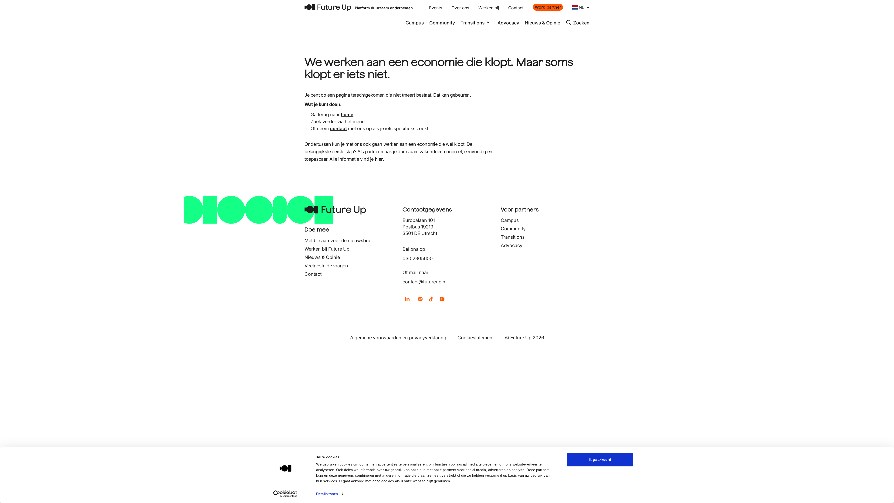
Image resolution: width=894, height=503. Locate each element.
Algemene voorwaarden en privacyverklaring (398, 337)
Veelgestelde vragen (326, 265)
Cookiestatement (475, 337)
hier (379, 159)
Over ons (460, 7)
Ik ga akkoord (600, 460)
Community (442, 23)
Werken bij (488, 7)
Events (435, 7)
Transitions (513, 237)
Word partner (548, 7)
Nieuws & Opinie (542, 23)
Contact (516, 7)
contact (338, 128)
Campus (415, 23)
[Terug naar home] (328, 7)
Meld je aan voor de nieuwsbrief (339, 240)
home (347, 114)
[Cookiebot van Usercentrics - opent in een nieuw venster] (285, 493)
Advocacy (508, 23)
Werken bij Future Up (327, 249)
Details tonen (327, 494)
